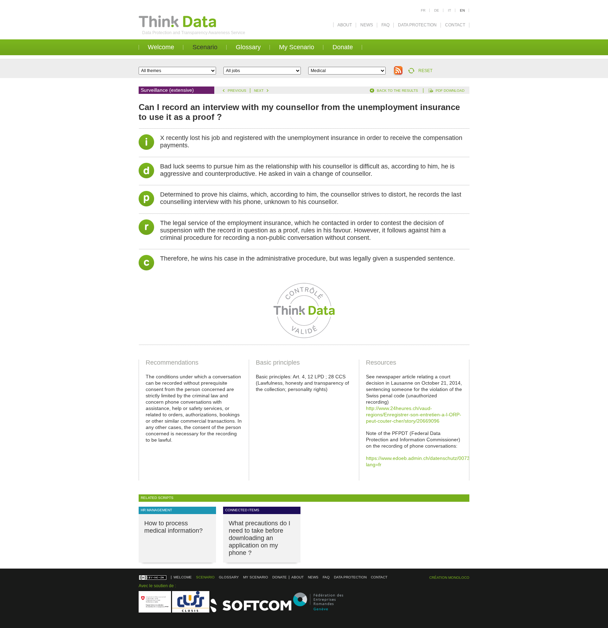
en (462, 10)
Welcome (161, 47)
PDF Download (450, 90)
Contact (455, 25)
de (436, 10)
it (449, 10)
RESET (425, 70)
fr (423, 10)
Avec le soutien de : (157, 585)
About (344, 25)
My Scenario (296, 47)
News (366, 25)
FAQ (385, 25)
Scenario (204, 47)
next (259, 90)
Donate (342, 47)
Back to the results (397, 90)
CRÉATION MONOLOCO (449, 577)
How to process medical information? (173, 527)
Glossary (248, 47)
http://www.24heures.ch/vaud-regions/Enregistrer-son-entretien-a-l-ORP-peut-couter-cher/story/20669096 (413, 414)
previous (237, 90)
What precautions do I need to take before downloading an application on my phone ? (259, 538)
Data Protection (417, 25)
